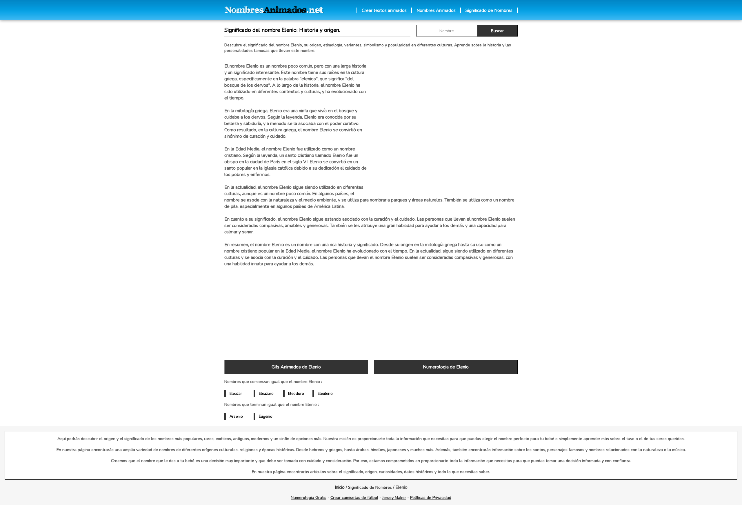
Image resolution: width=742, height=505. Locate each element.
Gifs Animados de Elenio (296, 367)
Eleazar (236, 393)
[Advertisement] (446, 124)
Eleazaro (266, 393)
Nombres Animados (436, 10)
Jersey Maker (394, 497)
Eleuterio (325, 393)
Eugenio (265, 416)
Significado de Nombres (488, 10)
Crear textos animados (384, 10)
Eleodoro (296, 393)
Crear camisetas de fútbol (354, 497)
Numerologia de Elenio (446, 367)
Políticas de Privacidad (430, 497)
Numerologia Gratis (308, 497)
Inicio (340, 487)
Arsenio (236, 416)
